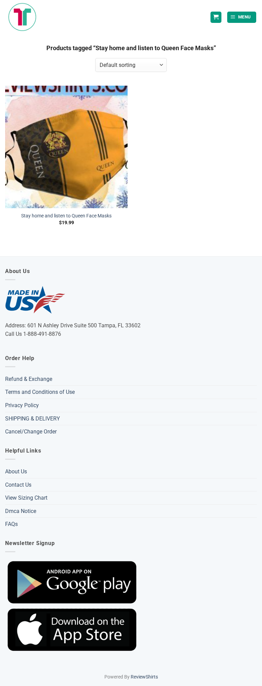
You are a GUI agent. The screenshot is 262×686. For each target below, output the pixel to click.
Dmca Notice (20, 511)
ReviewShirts (144, 677)
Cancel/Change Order (31, 431)
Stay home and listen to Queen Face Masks (66, 216)
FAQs (11, 524)
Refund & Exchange (28, 379)
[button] (242, 17)
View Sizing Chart (26, 498)
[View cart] (215, 17)
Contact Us (18, 485)
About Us (16, 471)
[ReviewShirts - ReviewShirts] (22, 17)
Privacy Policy (22, 405)
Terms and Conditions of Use (40, 392)
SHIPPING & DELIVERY (32, 418)
